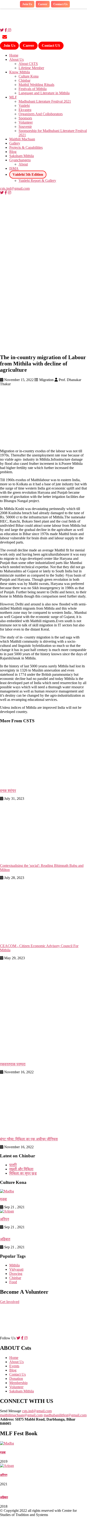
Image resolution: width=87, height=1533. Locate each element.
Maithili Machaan (22, 139)
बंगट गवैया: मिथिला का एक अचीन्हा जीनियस (29, 1139)
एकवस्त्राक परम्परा (13, 1064)
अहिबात (5, 1239)
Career (28, 45)
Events (14, 1366)
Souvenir (25, 126)
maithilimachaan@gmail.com (21, 1415)
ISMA (14, 168)
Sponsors (25, 118)
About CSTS (28, 64)
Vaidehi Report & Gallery (37, 180)
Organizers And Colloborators (41, 114)
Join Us (9, 45)
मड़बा (3, 1199)
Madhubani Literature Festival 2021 (45, 101)
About (23, 164)
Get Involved (9, 1302)
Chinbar (24, 80)
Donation (16, 1379)
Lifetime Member (31, 68)
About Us (16, 59)
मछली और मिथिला (21, 1169)
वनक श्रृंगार (8, 791)
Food (13, 1282)
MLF (13, 97)
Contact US (51, 45)
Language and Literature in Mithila (44, 93)
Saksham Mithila (21, 156)
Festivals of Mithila (33, 89)
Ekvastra (25, 110)
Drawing (15, 1274)
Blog (12, 152)
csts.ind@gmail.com (15, 188)
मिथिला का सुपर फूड (23, 1173)
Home (13, 55)
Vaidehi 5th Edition (28, 174)
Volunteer (26, 122)
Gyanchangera (20, 160)
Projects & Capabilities (26, 147)
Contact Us (60, 4)
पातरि (13, 1165)
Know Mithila (19, 72)
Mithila (14, 1265)
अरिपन (4, 1219)
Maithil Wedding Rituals (36, 85)
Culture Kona (29, 76)
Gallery (14, 143)
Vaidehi (24, 106)
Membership (18, 1383)
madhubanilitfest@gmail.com (65, 1415)
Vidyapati (16, 1269)
